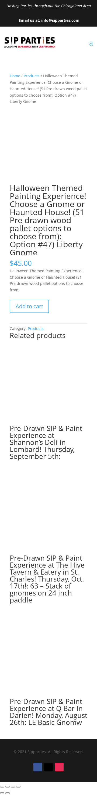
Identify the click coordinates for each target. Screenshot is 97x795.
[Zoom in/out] (2, 786)
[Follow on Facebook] (37, 767)
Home (15, 75)
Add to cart (29, 306)
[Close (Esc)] (18, 786)
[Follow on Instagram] (59, 767)
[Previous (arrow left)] (2, 793)
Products (32, 75)
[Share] (13, 786)
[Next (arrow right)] (7, 793)
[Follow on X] (48, 767)
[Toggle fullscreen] (7, 786)
